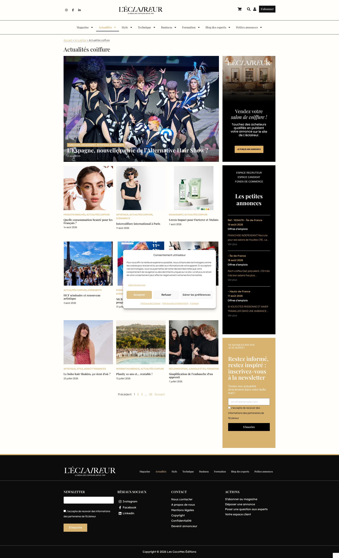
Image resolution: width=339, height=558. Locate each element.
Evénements (117, 144)
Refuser (166, 294)
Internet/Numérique (128, 368)
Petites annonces (247, 27)
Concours (74, 144)
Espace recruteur (249, 172)
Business (166, 27)
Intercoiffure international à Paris (138, 223)
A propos (194, 303)
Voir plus (232, 244)
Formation (189, 27)
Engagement (88, 144)
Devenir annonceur (184, 526)
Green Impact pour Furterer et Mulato (193, 220)
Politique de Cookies (150, 303)
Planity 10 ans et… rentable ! (134, 374)
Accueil (68, 40)
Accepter (139, 294)
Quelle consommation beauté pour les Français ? (88, 221)
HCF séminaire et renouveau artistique (82, 296)
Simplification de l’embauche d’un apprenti (191, 375)
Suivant (160, 394)
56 (150, 394)
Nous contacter (181, 499)
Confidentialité (181, 520)
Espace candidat (249, 177)
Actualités (105, 27)
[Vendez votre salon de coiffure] (248, 108)
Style (125, 27)
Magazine (83, 27)
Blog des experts (216, 27)
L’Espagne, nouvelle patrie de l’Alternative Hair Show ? (137, 150)
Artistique (103, 144)
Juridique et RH (197, 368)
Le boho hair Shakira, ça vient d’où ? (87, 374)
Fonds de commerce (249, 181)
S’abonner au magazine (241, 499)
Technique (144, 27)
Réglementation (178, 368)
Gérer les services (136, 284)
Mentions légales (182, 510)
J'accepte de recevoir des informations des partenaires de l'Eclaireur (246, 413)
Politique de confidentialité (175, 303)
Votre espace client (238, 514)
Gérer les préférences (196, 294)
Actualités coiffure (98, 214)
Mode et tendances (95, 368)
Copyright (178, 515)
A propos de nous (183, 504)
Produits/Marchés (74, 214)
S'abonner (267, 9)
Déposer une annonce (240, 504)
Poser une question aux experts (246, 509)
